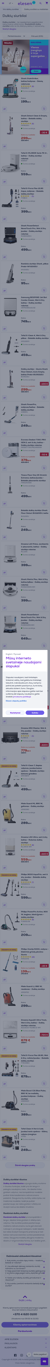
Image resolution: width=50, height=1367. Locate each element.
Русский (17, 654)
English (9, 654)
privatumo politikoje (22, 696)
